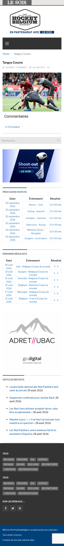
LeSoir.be (52, 529)
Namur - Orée (36, 204)
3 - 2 (56, 300)
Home (6, 53)
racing (20, 464)
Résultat (55, 198)
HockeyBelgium (22, 529)
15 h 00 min (55, 204)
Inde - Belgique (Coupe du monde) (33, 266)
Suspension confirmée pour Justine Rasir (32, 397)
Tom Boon (9, 469)
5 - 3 (56, 286)
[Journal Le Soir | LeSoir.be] (17, 2)
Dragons (22, 459)
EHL (32, 459)
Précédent (14, 126)
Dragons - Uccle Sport (36, 238)
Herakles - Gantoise (36, 218)
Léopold (42, 459)
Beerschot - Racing (36, 224)
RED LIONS (33, 464)
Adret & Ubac (28, 540)
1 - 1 (56, 273)
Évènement (36, 198)
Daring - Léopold (36, 211)
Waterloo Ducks (28, 469)
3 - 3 (56, 266)
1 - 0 (56, 293)
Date (13, 198)
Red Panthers (49, 464)
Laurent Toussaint (16, 67)
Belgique (8, 459)
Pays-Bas (8, 464)
